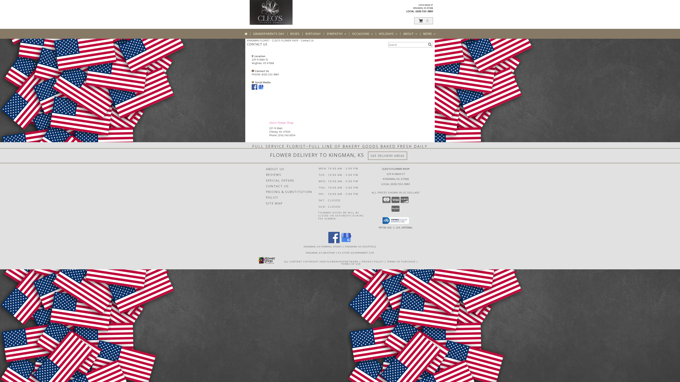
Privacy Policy (373, 261)
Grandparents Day (268, 34)
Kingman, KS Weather (320, 252)
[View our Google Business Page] (261, 89)
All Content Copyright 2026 (305, 261)
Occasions (360, 34)
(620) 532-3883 (424, 11)
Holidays (386, 34)
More (427, 34)
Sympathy (335, 34)
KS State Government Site (356, 252)
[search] (430, 45)
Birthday (313, 34)
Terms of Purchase (401, 261)
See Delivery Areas (387, 156)
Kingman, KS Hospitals (360, 246)
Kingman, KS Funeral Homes (323, 246)
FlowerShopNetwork (342, 261)
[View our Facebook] (254, 89)
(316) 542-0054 (286, 135)
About (408, 34)
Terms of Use (351, 263)
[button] (423, 20)
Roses (295, 34)
